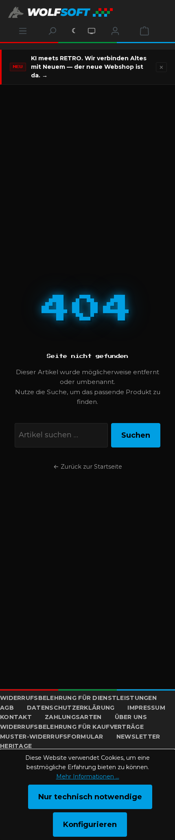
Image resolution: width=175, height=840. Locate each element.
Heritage (16, 746)
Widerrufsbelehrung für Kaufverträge (72, 726)
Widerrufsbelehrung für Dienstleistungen (78, 698)
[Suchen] (52, 31)
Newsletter (138, 736)
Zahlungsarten (73, 717)
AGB (7, 707)
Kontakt (16, 717)
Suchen (135, 435)
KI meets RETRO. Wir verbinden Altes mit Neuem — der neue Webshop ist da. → (89, 67)
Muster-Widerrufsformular (51, 736)
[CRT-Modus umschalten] (92, 31)
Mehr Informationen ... (87, 776)
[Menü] (22, 31)
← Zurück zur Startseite (87, 466)
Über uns (131, 717)
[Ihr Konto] (115, 31)
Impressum (146, 707)
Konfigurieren (90, 824)
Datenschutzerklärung (71, 707)
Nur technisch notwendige (90, 796)
